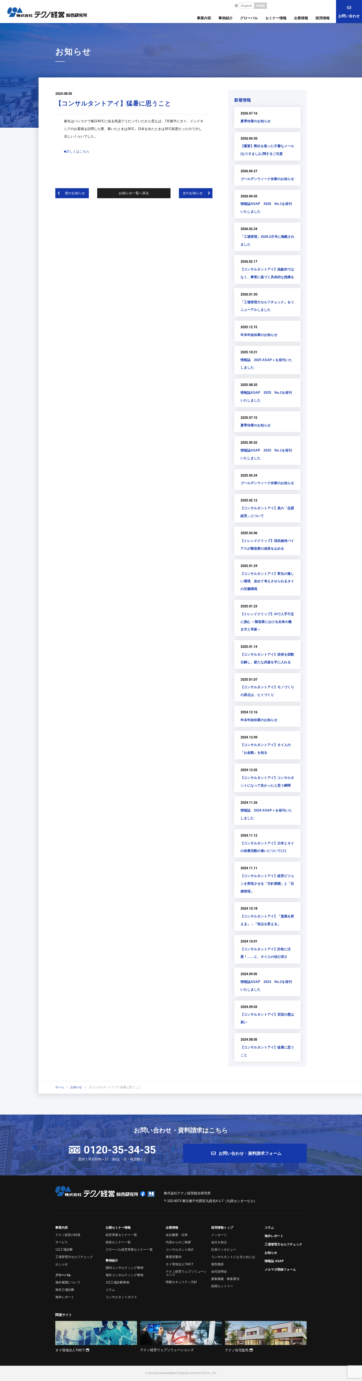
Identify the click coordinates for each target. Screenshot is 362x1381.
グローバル (249, 18)
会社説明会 (219, 1271)
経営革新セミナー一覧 (121, 1235)
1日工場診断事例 (117, 1282)
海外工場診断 (64, 1289)
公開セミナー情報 (118, 1227)
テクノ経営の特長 (67, 1235)
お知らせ (271, 1252)
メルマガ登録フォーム (280, 1269)
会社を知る (219, 1242)
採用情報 (322, 18)
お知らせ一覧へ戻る (134, 193)
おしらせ (61, 1264)
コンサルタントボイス (121, 1297)
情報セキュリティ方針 (181, 1282)
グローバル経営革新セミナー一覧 (129, 1249)
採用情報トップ (222, 1227)
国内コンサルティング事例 (124, 1267)
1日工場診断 (64, 1249)
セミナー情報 (276, 18)
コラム (110, 1289)
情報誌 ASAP (274, 1261)
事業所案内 (173, 1257)
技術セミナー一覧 (118, 1242)
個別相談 (217, 1264)
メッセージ (219, 1235)
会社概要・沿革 (177, 1235)
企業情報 (301, 18)
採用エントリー (222, 1286)
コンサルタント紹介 (180, 1249)
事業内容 (204, 18)
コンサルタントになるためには (233, 1257)
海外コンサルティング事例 (124, 1275)
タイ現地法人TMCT (179, 1264)
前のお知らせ (75, 193)
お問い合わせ (349, 16)
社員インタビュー (223, 1249)
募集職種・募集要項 (225, 1279)
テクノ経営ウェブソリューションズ (186, 1273)
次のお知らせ (193, 193)
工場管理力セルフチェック (74, 1257)
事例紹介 (225, 18)
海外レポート (64, 1297)
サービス (61, 1242)
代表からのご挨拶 (178, 1242)
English (246, 5)
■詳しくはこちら (76, 151)
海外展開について (67, 1282)
